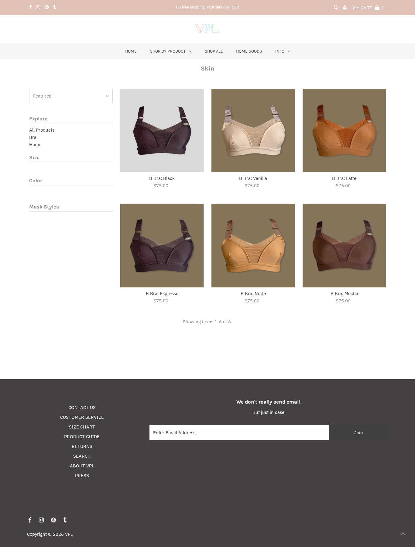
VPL (69, 534)
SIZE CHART (82, 427)
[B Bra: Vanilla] (253, 130)
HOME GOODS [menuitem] (249, 51)
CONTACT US (82, 407)
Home (35, 144)
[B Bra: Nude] (253, 245)
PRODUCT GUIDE (82, 436)
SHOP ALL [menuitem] (214, 51)
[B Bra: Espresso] (162, 245)
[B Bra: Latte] (344, 130)
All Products (41, 130)
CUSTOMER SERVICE (82, 417)
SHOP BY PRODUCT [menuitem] (168, 51)
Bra (32, 137)
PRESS (82, 475)
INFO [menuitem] (279, 51)
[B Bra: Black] (162, 130)
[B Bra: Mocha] (344, 245)
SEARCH (82, 456)
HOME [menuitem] (131, 51)
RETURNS (82, 446)
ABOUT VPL (82, 466)
